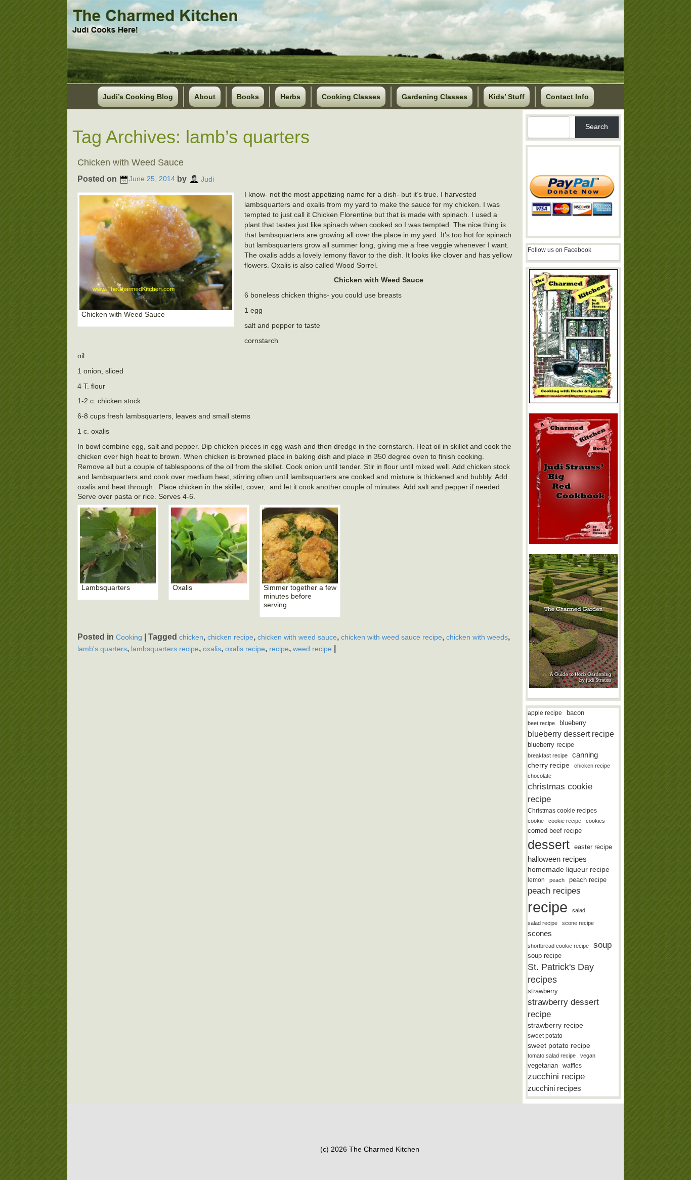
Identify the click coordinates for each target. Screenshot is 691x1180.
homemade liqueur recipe (569, 869)
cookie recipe (564, 821)
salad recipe (542, 923)
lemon (536, 879)
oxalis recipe (245, 649)
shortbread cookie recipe (558, 946)
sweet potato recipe (559, 1045)
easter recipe (593, 847)
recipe (279, 649)
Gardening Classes (434, 97)
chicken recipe (230, 637)
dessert (549, 844)
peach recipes (554, 891)
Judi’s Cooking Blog (138, 97)
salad (578, 910)
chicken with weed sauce (297, 637)
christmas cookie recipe (560, 792)
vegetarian (543, 1065)
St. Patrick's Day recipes (561, 973)
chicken (191, 637)
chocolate (539, 776)
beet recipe (541, 723)
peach (557, 880)
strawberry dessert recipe (563, 1008)
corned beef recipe (555, 830)
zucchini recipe (556, 1076)
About (204, 97)
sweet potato (545, 1035)
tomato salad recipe (552, 1055)
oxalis (212, 649)
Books (248, 97)
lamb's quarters (102, 649)
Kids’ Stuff (507, 97)
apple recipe (545, 713)
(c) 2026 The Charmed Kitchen (369, 1149)
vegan (587, 1055)
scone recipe (578, 923)
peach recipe (588, 879)
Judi (207, 179)
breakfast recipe (548, 755)
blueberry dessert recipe (571, 733)
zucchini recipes (554, 1088)
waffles (572, 1065)
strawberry (543, 991)
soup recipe (545, 955)
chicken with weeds (477, 637)
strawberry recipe (555, 1025)
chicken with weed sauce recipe (391, 637)
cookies (595, 821)
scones (540, 933)
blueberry (572, 723)
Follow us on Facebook (559, 250)
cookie (536, 821)
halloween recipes (557, 859)
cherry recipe (549, 765)
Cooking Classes (351, 97)
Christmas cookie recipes (562, 810)
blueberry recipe (551, 744)
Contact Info (567, 97)
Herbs (290, 97)
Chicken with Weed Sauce (130, 162)
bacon (575, 713)
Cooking (129, 637)
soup (602, 945)
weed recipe (312, 649)
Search (596, 126)
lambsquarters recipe (165, 649)
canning (585, 755)
